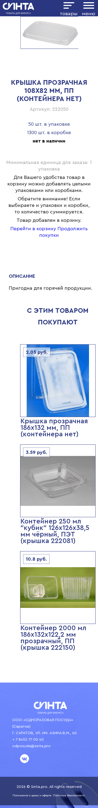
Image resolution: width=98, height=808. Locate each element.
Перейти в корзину (33, 228)
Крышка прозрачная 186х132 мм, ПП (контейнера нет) (54, 428)
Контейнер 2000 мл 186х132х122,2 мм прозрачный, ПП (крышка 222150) (53, 638)
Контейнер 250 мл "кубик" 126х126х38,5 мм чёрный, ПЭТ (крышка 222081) (54, 531)
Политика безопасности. (69, 795)
